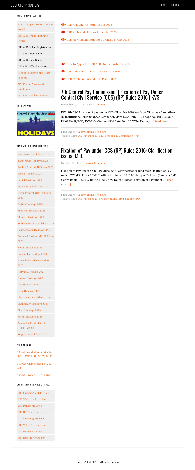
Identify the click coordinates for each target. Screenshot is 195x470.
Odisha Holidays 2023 (30, 204)
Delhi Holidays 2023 (29, 290)
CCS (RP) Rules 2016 (88, 135)
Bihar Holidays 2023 (29, 310)
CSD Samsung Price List (32, 418)
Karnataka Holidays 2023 (32, 253)
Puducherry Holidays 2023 (33, 186)
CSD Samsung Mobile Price (33, 392)
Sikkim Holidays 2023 (30, 173)
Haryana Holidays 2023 (31, 271)
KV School (107, 135)
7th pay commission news (91, 131)
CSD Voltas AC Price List (32, 424)
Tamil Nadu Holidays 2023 (33, 160)
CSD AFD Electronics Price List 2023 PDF (93, 71)
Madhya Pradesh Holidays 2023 (36, 223)
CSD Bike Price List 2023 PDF (33, 375)
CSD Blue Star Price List (31, 437)
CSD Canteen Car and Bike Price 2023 (91, 79)
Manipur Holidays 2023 (31, 216)
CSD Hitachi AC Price (30, 431)
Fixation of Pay (131, 198)
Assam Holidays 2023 (30, 316)
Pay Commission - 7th (126, 135)
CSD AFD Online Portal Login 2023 (89, 24)
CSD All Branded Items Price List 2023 (91, 32)
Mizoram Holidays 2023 (31, 210)
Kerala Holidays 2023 (30, 247)
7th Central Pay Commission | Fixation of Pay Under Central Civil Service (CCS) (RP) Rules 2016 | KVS (112, 94)
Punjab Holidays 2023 (30, 180)
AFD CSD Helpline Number (33, 95)
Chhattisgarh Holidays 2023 (34, 297)
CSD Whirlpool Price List (32, 399)
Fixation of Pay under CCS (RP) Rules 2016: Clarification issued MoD (116, 153)
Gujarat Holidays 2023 (31, 278)
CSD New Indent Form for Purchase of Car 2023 (97, 39)
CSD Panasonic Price (30, 405)
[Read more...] (162, 121)
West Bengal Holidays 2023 (33, 154)
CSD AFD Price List (26, 5)
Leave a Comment (96, 104)
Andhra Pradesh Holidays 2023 (35, 167)
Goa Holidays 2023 (28, 284)
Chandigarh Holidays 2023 (33, 303)
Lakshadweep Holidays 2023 (34, 229)
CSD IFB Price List (28, 412)
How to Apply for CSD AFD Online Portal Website (98, 64)
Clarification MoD (111, 198)
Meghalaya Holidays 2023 (32, 334)
